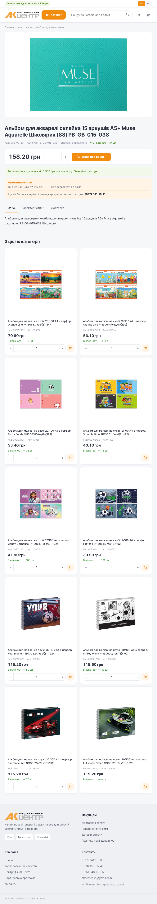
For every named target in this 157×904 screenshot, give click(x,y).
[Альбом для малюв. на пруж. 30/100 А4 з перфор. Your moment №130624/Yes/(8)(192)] (41, 613)
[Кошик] (148, 15)
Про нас (10, 860)
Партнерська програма (20, 877)
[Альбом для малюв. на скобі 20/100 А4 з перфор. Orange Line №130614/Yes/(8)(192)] (116, 284)
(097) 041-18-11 (95, 194)
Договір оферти (92, 834)
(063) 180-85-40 (93, 866)
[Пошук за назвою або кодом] (127, 15)
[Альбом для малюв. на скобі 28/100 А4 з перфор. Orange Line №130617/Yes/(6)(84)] (41, 284)
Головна (9, 27)
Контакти (10, 883)
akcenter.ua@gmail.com (97, 877)
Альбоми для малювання (49, 27)
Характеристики (33, 208)
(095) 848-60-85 (93, 872)
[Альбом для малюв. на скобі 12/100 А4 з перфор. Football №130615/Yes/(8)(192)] (116, 503)
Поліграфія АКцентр (17, 872)
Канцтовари (25, 27)
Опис (11, 208)
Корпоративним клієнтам (21, 866)
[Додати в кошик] (70, 348)
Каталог (56, 14)
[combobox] (95, 15)
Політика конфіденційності (99, 840)
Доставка (57, 208)
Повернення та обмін (95, 828)
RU (148, 3)
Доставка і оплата (93, 822)
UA (141, 3)
